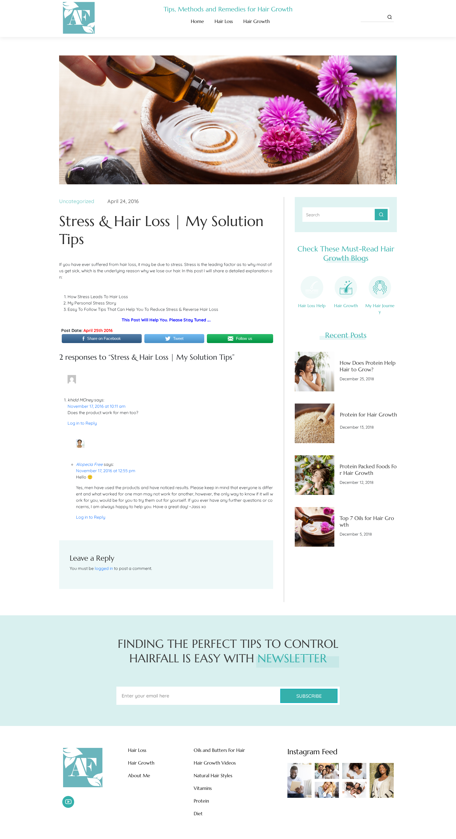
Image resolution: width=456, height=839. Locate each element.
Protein (201, 801)
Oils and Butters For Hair (219, 750)
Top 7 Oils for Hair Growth (367, 521)
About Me (139, 776)
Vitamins (203, 788)
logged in (104, 568)
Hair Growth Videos (215, 763)
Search (381, 214)
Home (197, 21)
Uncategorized (76, 201)
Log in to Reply (82, 423)
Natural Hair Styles (213, 776)
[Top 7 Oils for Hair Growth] (314, 527)
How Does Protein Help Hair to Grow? (368, 366)
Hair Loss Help (311, 305)
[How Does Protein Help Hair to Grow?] (314, 371)
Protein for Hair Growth (368, 414)
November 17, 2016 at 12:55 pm (105, 470)
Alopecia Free (89, 464)
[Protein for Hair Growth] (314, 423)
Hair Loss (224, 21)
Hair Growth (256, 21)
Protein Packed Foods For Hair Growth (368, 469)
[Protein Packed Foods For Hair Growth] (314, 475)
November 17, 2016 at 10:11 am (97, 406)
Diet (198, 814)
